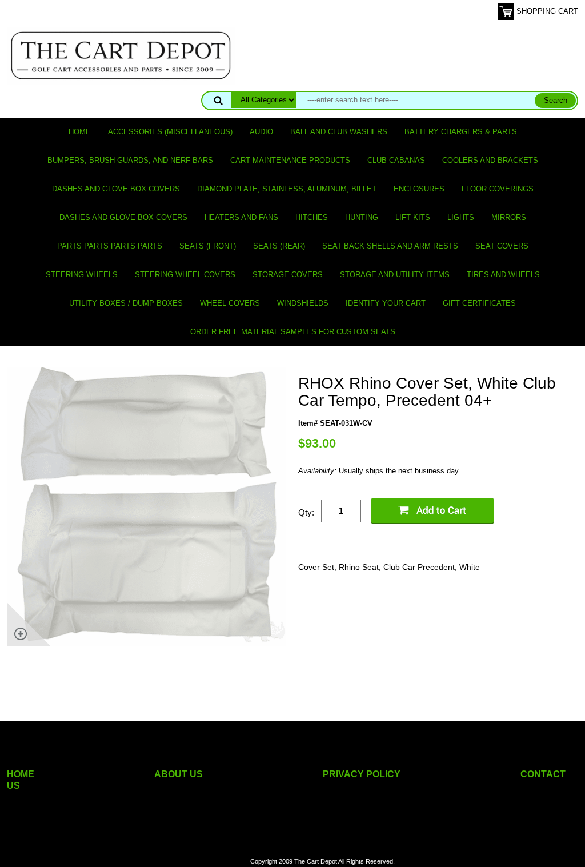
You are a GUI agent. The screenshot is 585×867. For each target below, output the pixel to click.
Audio (261, 131)
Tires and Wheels (503, 274)
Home (80, 131)
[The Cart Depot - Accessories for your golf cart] (121, 55)
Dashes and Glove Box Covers (116, 189)
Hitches (311, 217)
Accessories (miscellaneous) (170, 131)
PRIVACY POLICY (361, 774)
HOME (20, 774)
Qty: (306, 512)
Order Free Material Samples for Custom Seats (292, 331)
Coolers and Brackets (490, 160)
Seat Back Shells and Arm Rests (390, 246)
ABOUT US (178, 774)
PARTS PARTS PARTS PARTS (109, 246)
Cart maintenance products (290, 160)
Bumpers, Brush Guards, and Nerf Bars (130, 160)
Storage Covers (288, 274)
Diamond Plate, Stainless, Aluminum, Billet (286, 189)
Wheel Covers (230, 303)
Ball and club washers (338, 131)
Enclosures (419, 189)
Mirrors (508, 217)
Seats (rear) (279, 246)
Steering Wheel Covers (185, 274)
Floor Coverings (498, 189)
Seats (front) (207, 246)
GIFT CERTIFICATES (479, 303)
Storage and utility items (395, 274)
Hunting (361, 217)
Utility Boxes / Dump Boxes (126, 303)
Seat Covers (501, 246)
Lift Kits (412, 217)
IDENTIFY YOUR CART (386, 303)
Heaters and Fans (241, 217)
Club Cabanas (396, 160)
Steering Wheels (82, 274)
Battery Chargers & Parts (460, 131)
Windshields (302, 303)
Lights (460, 217)
